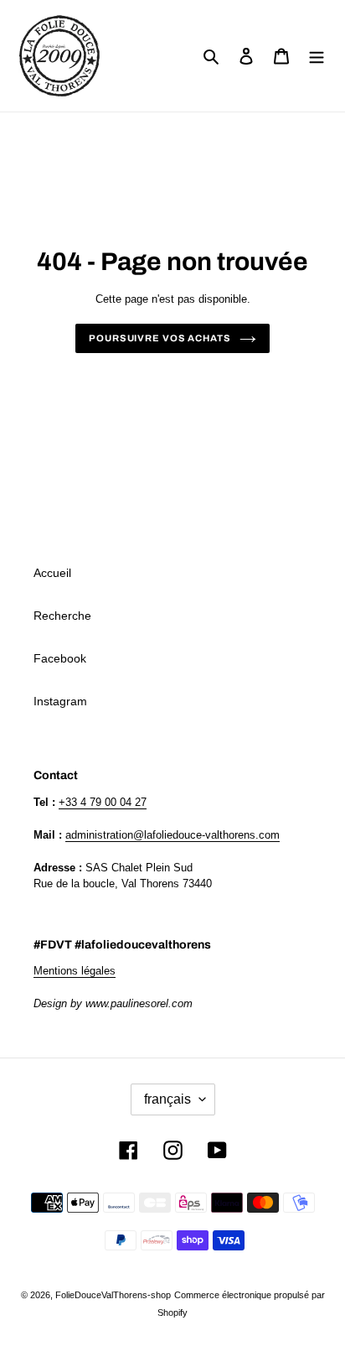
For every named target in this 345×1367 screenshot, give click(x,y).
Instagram (60, 701)
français (167, 1099)
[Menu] (316, 56)
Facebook (59, 658)
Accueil (52, 573)
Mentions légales (74, 970)
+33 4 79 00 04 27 (103, 802)
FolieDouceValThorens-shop (113, 1295)
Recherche (62, 615)
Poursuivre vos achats (160, 338)
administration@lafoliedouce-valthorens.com (172, 835)
